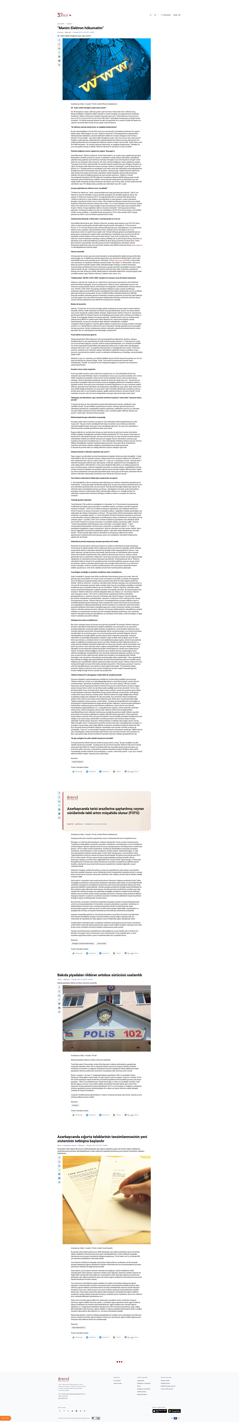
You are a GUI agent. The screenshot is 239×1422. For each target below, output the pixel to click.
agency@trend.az (62, 1398)
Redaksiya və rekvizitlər (143, 1383)
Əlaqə (139, 1386)
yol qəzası (75, 1105)
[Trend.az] (64, 15)
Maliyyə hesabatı (142, 1394)
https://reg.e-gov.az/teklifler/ (120, 260)
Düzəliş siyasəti (141, 1391)
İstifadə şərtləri (165, 1380)
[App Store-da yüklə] (159, 1411)
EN (172, 1418)
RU (179, 1418)
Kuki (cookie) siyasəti (167, 1389)
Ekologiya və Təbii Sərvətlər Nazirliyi (83, 943)
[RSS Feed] (84, 1411)
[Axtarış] (150, 15)
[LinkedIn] (80, 1411)
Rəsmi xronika (118, 1383)
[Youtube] (72, 1411)
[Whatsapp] (60, 1411)
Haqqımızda (140, 1380)
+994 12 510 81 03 (63, 1396)
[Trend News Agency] (63, 1379)
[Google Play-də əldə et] (174, 1411)
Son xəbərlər (117, 1380)
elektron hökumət (77, 762)
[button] (59, 40)
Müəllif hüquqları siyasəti (168, 1386)
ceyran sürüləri (101, 943)
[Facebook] (64, 1411)
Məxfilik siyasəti (165, 1383)
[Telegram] (76, 1411)
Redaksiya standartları (143, 1389)
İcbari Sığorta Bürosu (78, 1327)
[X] (68, 1411)
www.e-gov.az (136, 245)
